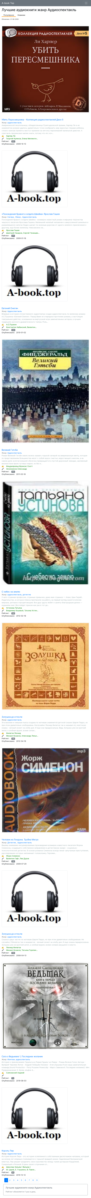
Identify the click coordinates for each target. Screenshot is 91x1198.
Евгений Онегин (10, 308)
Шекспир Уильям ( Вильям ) (18, 1167)
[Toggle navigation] (86, 3)
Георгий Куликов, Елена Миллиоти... (22, 138)
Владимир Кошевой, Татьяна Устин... (22, 610)
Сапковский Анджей (15, 1073)
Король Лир (8, 1150)
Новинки (21, 15)
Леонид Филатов (13, 947)
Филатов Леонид (13, 733)
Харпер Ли (10, 136)
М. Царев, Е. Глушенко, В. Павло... (21, 1170)
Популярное (8, 15)
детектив (27, 594)
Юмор (18, 217)
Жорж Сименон (13, 856)
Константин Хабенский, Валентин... (21, 327)
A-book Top (8, 3)
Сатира (10, 217)
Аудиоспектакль (29, 217)
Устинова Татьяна (14, 608)
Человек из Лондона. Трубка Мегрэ (20, 839)
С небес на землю (11, 591)
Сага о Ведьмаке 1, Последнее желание (22, 1056)
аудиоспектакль (14, 123)
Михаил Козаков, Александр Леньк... (22, 736)
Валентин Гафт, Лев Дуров (17, 858)
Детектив (11, 842)
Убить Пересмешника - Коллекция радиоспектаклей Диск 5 (32, 119)
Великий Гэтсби (10, 450)
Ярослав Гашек (13, 230)
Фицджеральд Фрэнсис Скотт (19, 466)
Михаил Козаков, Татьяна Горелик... (22, 950)
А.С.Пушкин (11, 324)
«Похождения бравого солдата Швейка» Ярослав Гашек (31, 214)
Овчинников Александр (16, 469)
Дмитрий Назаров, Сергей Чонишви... (22, 233)
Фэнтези (11, 1059)
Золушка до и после (12, 717)
